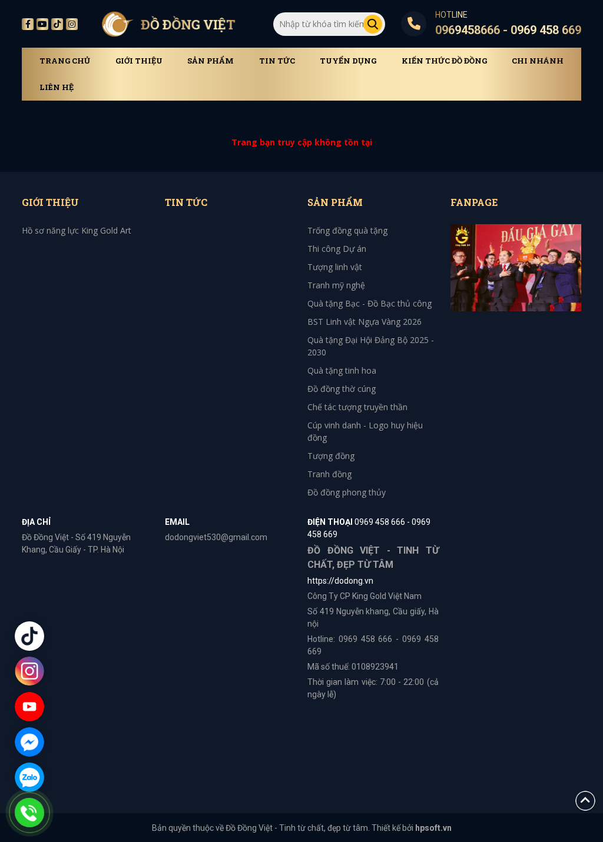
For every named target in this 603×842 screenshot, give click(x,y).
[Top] (585, 800)
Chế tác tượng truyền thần (357, 406)
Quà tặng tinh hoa (341, 370)
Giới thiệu (139, 60)
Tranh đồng (329, 474)
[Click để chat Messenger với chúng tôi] (29, 742)
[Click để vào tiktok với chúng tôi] (29, 636)
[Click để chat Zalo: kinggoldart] (29, 777)
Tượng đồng (330, 455)
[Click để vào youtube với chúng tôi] (29, 706)
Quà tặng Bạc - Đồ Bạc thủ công (369, 303)
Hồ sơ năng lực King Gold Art (76, 230)
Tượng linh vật (334, 266)
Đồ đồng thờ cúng (341, 388)
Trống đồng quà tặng (347, 230)
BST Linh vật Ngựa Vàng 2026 (364, 321)
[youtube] (42, 24)
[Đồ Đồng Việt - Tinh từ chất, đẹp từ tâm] (168, 23)
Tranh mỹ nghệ (336, 285)
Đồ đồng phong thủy (346, 492)
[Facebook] (28, 24)
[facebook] (516, 266)
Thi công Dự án (336, 248)
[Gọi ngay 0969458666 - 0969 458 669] (29, 812)
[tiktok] (57, 24)
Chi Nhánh (538, 60)
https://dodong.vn (340, 580)
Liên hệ (56, 87)
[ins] (72, 24)
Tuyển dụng (348, 60)
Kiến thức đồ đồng (444, 60)
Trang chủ (64, 60)
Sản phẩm (210, 60)
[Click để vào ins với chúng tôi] (29, 671)
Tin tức (277, 60)
